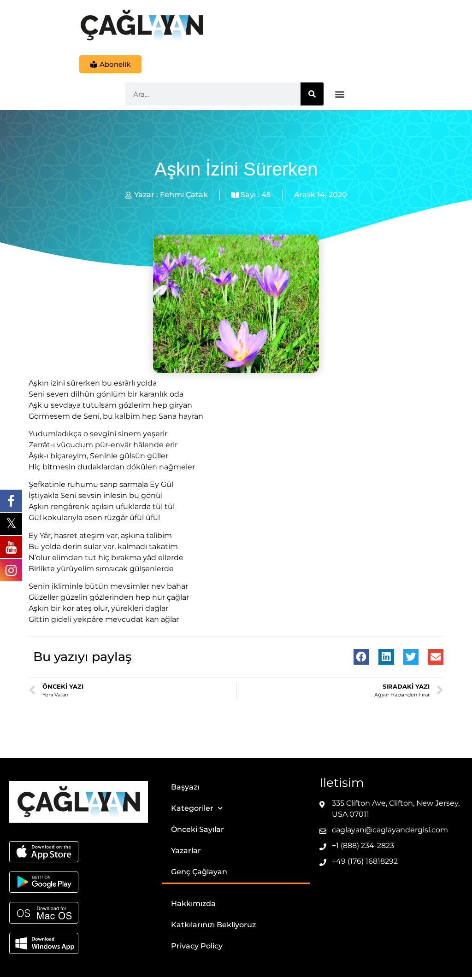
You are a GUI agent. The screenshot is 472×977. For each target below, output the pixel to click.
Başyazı (185, 787)
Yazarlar (186, 850)
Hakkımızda (193, 903)
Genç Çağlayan (199, 871)
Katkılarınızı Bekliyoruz (213, 924)
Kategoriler (192, 808)
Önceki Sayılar (197, 829)
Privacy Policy (197, 946)
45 (266, 194)
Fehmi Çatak (184, 194)
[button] (340, 94)
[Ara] (312, 93)
